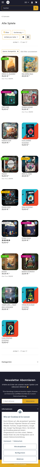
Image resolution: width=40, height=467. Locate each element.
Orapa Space (26, 238)
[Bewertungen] (6, 240)
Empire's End (6, 140)
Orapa (4, 238)
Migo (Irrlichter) (27, 207)
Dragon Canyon (27, 107)
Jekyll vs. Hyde (27, 174)
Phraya (4, 271)
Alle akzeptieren (20, 446)
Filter (7, 32)
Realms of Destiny (28, 271)
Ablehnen (20, 459)
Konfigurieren (20, 453)
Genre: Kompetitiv (9, 51)
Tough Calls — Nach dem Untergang (9, 306)
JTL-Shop (23, 464)
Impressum (7, 441)
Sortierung (18, 32)
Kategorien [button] (7, 362)
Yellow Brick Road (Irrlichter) (28, 306)
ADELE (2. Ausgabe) (8, 74)
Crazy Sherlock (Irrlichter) (7, 339)
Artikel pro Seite (10, 37)
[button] (32, 2)
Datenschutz (17, 441)
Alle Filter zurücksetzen (29, 52)
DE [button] (26, 2)
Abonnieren (30, 401)
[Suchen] (35, 8)
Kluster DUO (6, 207)
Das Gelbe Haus (27, 74)
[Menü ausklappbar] (3, 1)
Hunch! (4, 174)
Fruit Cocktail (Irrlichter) (26, 141)
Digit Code (5, 107)
